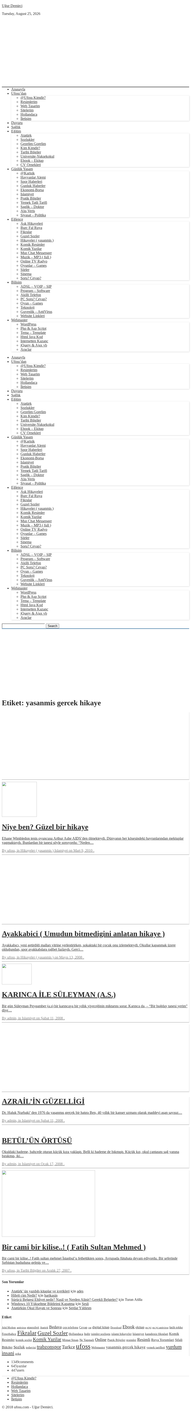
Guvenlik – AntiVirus (36, 312)
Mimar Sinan (70, 1340)
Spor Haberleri (31, 182)
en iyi (148, 1327)
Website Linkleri (32, 316)
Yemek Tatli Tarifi (33, 202)
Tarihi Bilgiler (30, 152)
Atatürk (26, 135)
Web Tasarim (30, 106)
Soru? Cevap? (30, 278)
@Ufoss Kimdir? (33, 98)
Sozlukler (27, 140)
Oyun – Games (31, 303)
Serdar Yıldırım (80, 1308)
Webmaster (19, 320)
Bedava (55, 1327)
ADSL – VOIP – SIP (36, 286)
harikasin (51, 1295)
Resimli (143, 1339)
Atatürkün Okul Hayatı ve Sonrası (36, 1308)
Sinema (25, 274)
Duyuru (17, 123)
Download (116, 1327)
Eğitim (16, 131)
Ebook (129, 1326)
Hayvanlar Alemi (33, 177)
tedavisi (31, 1347)
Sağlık (15, 127)
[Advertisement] (95, 50)
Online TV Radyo (33, 261)
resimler (131, 1340)
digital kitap (100, 1327)
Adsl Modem (9, 1327)
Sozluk (19, 1347)
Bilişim (16, 282)
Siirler (24, 270)
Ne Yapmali (86, 1340)
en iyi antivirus (160, 1327)
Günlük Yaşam (22, 169)
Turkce (68, 1346)
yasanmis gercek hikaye (126, 1347)
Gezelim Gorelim (33, 144)
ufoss (83, 1346)
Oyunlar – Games (33, 265)
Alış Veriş (27, 211)
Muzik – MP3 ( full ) (35, 257)
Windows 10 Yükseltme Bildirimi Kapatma (43, 1304)
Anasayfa (18, 89)
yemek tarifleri (156, 1347)
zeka (18, 1353)
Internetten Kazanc (34, 341)
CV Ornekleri (30, 165)
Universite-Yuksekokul (37, 156)
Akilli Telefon (30, 295)
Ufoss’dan (18, 93)
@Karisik (27, 173)
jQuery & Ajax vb (33, 345)
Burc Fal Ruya (31, 228)
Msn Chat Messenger (36, 253)
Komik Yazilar (31, 249)
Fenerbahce (9, 1334)
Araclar (25, 349)
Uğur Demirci (12, 6)
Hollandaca (28, 114)
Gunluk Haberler (32, 186)
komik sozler (24, 1340)
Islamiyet (27, 194)
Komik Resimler (32, 244)
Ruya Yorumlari (162, 1340)
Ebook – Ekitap (32, 161)
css (89, 1327)
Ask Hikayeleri (31, 223)
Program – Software (35, 291)
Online (100, 1339)
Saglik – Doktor (32, 207)
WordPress (28, 324)
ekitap (140, 1327)
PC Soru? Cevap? (33, 299)
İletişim (25, 119)
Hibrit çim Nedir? (24, 1295)
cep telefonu (70, 1327)
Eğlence (17, 219)
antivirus (21, 1327)
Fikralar (26, 232)
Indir (87, 1334)
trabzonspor (49, 1347)
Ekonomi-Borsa (32, 190)
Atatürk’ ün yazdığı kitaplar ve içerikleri (40, 1291)
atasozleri (33, 1327)
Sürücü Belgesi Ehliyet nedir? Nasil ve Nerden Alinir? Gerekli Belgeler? (64, 1300)
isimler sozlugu (100, 1334)
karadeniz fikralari (156, 1334)
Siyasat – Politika (33, 215)
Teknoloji (27, 307)
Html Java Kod (31, 337)
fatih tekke (176, 1327)
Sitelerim (27, 110)
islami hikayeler (121, 1334)
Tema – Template (33, 333)
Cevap (83, 1327)
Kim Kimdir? (30, 148)
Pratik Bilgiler (30, 198)
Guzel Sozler (30, 236)
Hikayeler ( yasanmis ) (37, 240)
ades (80, 1291)
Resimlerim (28, 102)
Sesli (85, 1304)
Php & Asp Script (33, 328)
